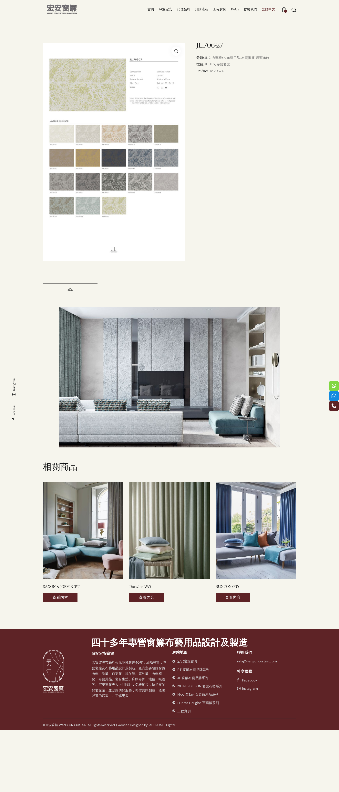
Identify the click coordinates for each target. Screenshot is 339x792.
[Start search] (293, 10)
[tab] (70, 289)
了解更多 (121, 696)
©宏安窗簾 (50, 725)
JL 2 (207, 58)
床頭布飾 (262, 58)
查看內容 (60, 597)
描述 (70, 289)
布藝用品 (233, 58)
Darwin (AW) (140, 586)
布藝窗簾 (248, 58)
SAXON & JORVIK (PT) (61, 586)
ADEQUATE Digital (162, 725)
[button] (77, 530)
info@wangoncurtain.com (257, 661)
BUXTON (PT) (227, 586)
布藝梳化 (218, 58)
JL (206, 64)
